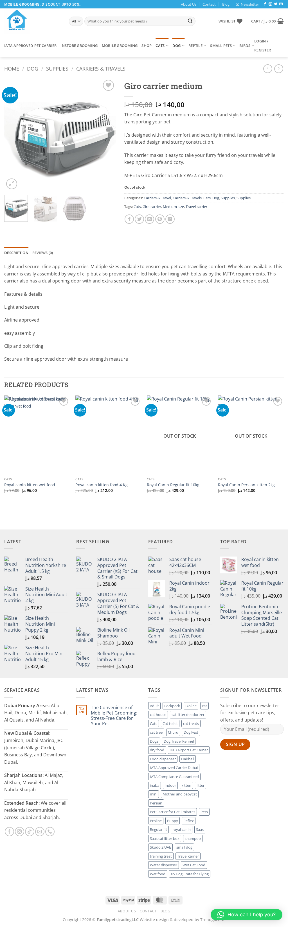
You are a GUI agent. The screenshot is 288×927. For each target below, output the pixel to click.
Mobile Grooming (120, 45)
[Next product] (267, 68)
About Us (188, 4)
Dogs (154, 741)
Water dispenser (163, 864)
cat (204, 705)
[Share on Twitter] (139, 219)
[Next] (107, 134)
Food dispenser (163, 758)
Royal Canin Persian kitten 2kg (246, 484)
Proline (156, 820)
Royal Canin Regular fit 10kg (173, 484)
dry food (157, 749)
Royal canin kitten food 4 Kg (101, 484)
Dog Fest (191, 732)
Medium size (173, 206)
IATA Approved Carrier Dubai (174, 767)
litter (200, 785)
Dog (176, 45)
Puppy (172, 820)
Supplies (57, 68)
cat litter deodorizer (188, 714)
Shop (146, 45)
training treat (161, 856)
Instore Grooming (79, 45)
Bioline (191, 705)
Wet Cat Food (194, 864)
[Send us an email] (281, 4)
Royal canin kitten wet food (29, 484)
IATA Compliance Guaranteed (174, 776)
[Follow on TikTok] (29, 831)
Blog (226, 4)
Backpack (172, 705)
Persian (156, 803)
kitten (186, 785)
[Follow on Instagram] (270, 4)
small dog (184, 847)
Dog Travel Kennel (179, 741)
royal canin (181, 829)
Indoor (170, 785)
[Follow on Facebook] (265, 4)
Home (11, 68)
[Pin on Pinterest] (160, 219)
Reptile (195, 45)
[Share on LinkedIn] (170, 219)
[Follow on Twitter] (275, 4)
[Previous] (13, 134)
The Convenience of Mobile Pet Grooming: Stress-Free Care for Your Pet (114, 716)
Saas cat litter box (164, 838)
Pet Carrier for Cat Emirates (172, 811)
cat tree (156, 732)
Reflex (188, 820)
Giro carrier (152, 206)
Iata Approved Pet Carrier (30, 45)
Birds (244, 45)
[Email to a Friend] (149, 219)
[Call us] (50, 831)
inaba (154, 785)
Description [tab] (16, 252)
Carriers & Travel (157, 197)
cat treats (191, 723)
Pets (204, 811)
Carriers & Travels (100, 68)
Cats (160, 45)
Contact (209, 4)
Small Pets (221, 45)
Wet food (157, 873)
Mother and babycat (180, 794)
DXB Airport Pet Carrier (189, 749)
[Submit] (190, 21)
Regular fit (158, 829)
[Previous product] (278, 68)
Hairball (187, 758)
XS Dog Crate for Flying (190, 873)
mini (153, 794)
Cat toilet (170, 723)
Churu (173, 732)
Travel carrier (196, 206)
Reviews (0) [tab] (42, 252)
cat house (158, 714)
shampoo (193, 838)
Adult (154, 705)
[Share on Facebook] (129, 219)
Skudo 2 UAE (160, 847)
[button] (247, 4)
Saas (200, 829)
